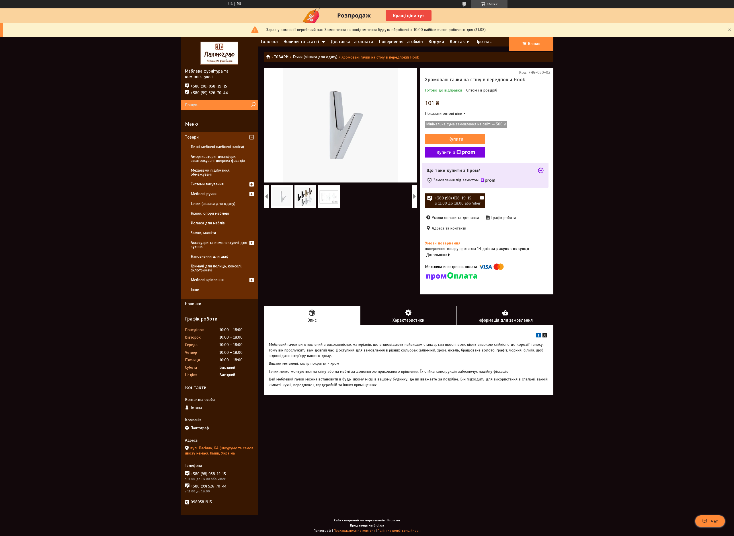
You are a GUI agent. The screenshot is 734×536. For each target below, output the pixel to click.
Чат (714, 521)
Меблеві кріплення (207, 279)
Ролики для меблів (208, 223)
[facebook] (538, 336)
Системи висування (207, 184)
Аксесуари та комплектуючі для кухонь (219, 244)
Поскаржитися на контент (354, 531)
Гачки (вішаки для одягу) (315, 57)
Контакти (460, 41)
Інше (195, 289)
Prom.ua (393, 520)
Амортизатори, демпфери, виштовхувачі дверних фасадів (218, 158)
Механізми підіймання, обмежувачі (210, 172)
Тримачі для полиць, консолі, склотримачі (216, 268)
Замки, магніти (203, 232)
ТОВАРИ (281, 57)
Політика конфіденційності (399, 531)
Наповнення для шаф (210, 256)
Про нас (483, 41)
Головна (269, 41)
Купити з (446, 152)
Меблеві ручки (203, 193)
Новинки (193, 303)
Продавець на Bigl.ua (367, 525)
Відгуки (436, 41)
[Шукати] (253, 105)
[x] (544, 336)
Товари (192, 137)
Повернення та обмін (401, 41)
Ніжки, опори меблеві (210, 213)
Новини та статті (301, 41)
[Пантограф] (219, 52)
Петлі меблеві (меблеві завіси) (217, 146)
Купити (455, 139)
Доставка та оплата (352, 41)
